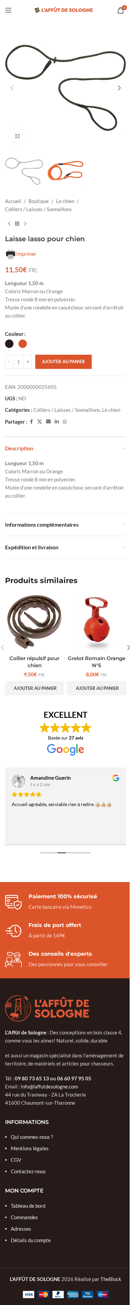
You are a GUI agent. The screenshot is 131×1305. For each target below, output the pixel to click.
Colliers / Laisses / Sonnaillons (38, 209)
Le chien (65, 201)
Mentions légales (30, 1148)
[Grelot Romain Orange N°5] (96, 622)
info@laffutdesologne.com (49, 1086)
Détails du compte (31, 1240)
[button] (11, 88)
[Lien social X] (39, 421)
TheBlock (110, 1279)
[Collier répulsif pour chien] (34, 622)
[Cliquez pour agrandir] (17, 136)
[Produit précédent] (9, 224)
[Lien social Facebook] (31, 421)
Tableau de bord (28, 1206)
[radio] (9, 344)
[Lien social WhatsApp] (65, 421)
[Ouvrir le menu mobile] (8, 10)
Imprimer (26, 254)
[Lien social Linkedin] (57, 421)
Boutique (39, 201)
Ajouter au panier (63, 361)
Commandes (24, 1217)
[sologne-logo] (47, 1008)
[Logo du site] (65, 9)
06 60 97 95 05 (74, 1078)
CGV (16, 1160)
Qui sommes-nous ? (32, 1137)
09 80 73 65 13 (32, 1078)
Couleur (14, 334)
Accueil (13, 201)
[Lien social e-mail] (48, 421)
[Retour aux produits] (17, 224)
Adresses (21, 1229)
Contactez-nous (28, 1171)
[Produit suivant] (25, 224)
